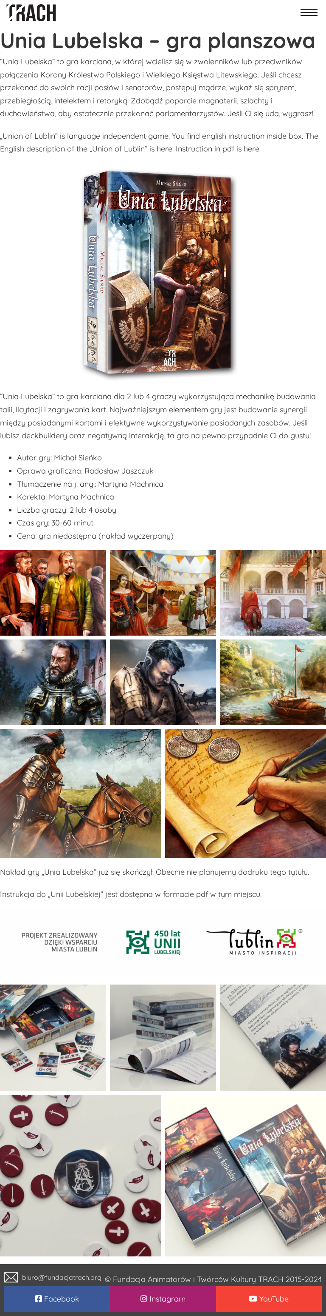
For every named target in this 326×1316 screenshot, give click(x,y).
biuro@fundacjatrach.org (61, 1277)
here (251, 149)
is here (160, 149)
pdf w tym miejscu (228, 894)
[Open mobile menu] (309, 12)
